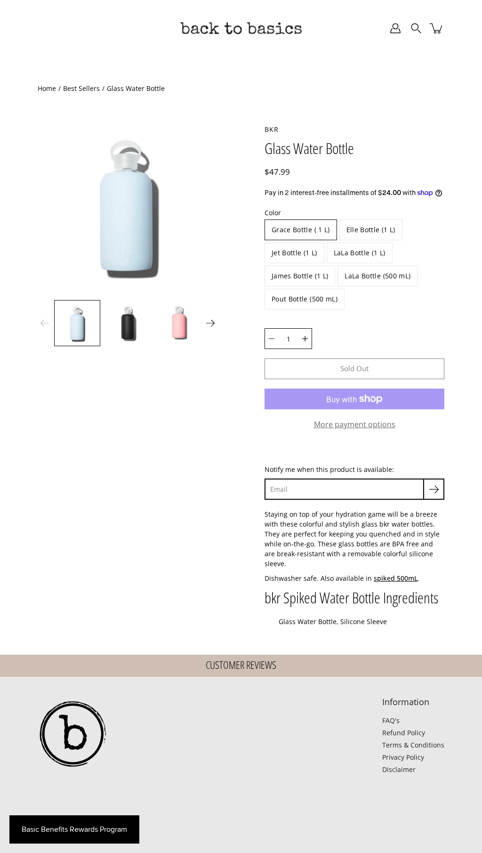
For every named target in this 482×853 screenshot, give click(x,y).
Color (273, 212)
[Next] (210, 323)
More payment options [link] (354, 424)
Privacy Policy (403, 757)
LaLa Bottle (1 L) (360, 252)
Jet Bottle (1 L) (294, 252)
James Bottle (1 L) (300, 275)
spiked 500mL (396, 578)
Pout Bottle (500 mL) (304, 298)
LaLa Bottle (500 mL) (377, 275)
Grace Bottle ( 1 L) (301, 229)
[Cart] (436, 28)
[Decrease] (272, 338)
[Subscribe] (433, 489)
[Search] (416, 28)
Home (47, 88)
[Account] (395, 28)
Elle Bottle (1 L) (370, 229)
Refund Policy (403, 732)
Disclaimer (399, 769)
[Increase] (305, 338)
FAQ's (391, 720)
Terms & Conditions (413, 744)
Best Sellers (81, 88)
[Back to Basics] (241, 28)
